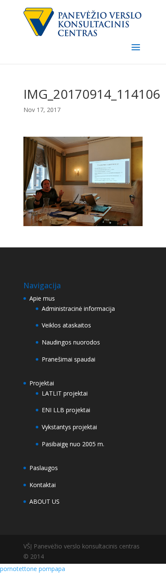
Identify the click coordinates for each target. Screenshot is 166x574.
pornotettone (18, 569)
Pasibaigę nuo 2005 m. (73, 444)
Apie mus (42, 298)
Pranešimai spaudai (68, 359)
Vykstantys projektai (69, 427)
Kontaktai (42, 485)
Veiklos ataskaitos (66, 325)
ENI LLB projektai (66, 410)
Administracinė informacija (78, 308)
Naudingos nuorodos (71, 342)
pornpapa (52, 569)
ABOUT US (44, 501)
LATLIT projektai (65, 393)
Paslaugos (43, 468)
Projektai (41, 383)
